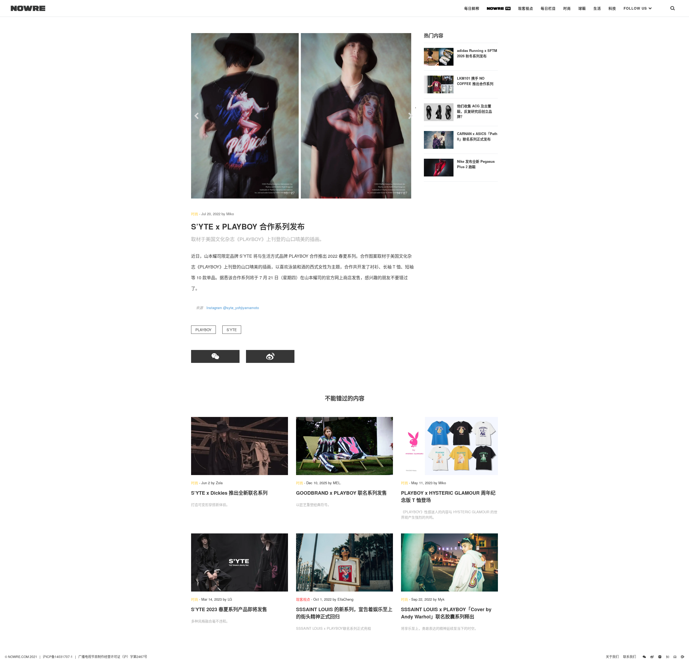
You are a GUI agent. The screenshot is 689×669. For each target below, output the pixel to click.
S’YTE (232, 329)
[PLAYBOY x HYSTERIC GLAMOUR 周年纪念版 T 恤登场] (449, 446)
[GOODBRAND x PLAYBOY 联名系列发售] (344, 446)
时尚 (567, 8)
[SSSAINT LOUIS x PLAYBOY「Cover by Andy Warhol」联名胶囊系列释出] (449, 562)
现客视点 (525, 8)
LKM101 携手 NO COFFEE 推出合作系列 (475, 81)
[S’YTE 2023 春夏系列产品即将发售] (239, 562)
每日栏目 (548, 8)
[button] (196, 116)
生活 (597, 8)
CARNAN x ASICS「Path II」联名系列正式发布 (477, 136)
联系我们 (630, 656)
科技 (612, 8)
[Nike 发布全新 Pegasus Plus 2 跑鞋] (439, 167)
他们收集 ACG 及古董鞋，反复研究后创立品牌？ (474, 111)
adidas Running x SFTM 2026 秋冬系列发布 (477, 53)
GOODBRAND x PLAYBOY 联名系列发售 (341, 492)
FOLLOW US (636, 8)
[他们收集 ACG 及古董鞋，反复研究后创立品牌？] (439, 111)
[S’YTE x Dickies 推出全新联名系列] (239, 446)
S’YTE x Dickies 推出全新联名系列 (229, 492)
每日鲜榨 (471, 8)
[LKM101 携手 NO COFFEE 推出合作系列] (439, 84)
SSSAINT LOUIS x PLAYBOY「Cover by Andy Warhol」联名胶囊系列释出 (446, 613)
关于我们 (612, 656)
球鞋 (582, 8)
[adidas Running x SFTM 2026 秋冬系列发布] (439, 56)
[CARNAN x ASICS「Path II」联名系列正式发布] (439, 139)
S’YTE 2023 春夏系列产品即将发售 (229, 609)
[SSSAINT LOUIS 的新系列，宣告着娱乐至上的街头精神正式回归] (344, 562)
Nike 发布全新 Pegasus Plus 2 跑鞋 (476, 164)
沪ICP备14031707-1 (58, 656)
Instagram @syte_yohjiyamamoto (232, 307)
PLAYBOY (203, 329)
